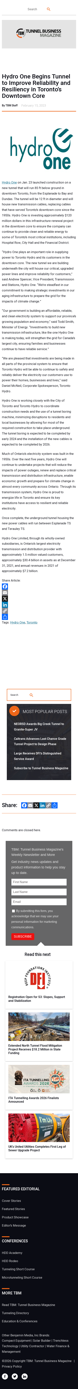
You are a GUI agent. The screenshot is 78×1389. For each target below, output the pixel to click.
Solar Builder (42, 1340)
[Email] (39, 593)
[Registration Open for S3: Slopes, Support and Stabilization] (39, 978)
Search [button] (49, 9)
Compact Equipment (16, 1340)
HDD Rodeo (10, 1261)
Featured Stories (13, 1209)
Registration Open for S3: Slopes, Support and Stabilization (36, 999)
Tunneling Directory (15, 1313)
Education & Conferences (19, 1321)
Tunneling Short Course (18, 1269)
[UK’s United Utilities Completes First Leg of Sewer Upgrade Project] (39, 1128)
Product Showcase (15, 1217)
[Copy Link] (39, 611)
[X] (39, 599)
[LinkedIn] (39, 605)
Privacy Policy (12, 1366)
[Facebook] (39, 586)
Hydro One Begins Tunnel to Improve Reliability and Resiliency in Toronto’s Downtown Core (36, 86)
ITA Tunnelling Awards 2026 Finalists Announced (33, 1100)
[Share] (39, 617)
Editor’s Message (14, 1225)
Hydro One (9, 182)
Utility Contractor (32, 1346)
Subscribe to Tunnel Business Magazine (41, 768)
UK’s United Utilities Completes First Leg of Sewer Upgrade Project (37, 1148)
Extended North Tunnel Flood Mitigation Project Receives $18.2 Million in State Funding (35, 1049)
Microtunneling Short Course (22, 1277)
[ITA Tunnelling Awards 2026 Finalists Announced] (39, 1079)
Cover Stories (11, 1200)
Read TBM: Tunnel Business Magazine (28, 1305)
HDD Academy (12, 1252)
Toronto (32, 622)
